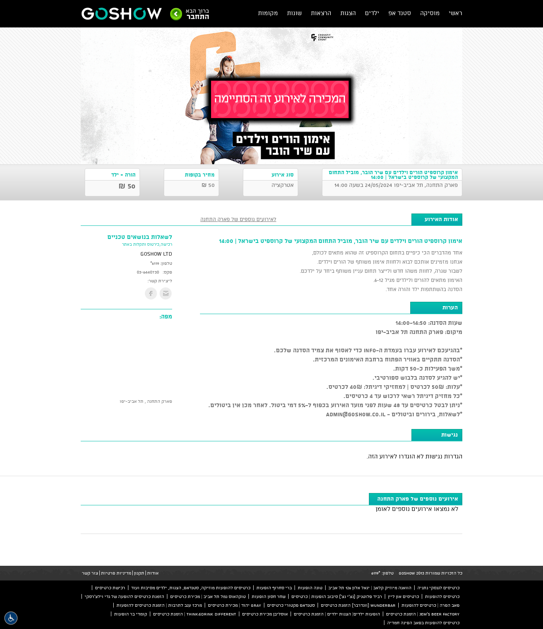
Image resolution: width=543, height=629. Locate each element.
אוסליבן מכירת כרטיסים (265, 614)
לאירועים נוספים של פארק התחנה (238, 219)
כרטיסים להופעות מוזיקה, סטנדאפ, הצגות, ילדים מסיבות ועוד (190, 587)
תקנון (139, 573)
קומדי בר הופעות (130, 614)
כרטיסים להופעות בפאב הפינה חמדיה (423, 622)
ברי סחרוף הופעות (274, 587)
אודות (153, 573)
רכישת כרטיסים (110, 587)
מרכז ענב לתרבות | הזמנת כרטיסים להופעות (159, 605)
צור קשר (90, 573)
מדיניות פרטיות (116, 573)
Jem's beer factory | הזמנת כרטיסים (423, 614)
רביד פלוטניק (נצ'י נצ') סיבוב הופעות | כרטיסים (336, 596)
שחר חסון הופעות (268, 596)
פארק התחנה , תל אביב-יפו (146, 401)
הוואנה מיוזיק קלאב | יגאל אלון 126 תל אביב (369, 587)
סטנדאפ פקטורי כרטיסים (291, 605)
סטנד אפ (399, 13)
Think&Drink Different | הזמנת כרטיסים (194, 614)
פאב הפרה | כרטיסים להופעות (430, 605)
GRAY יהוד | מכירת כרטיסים (234, 605)
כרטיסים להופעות (442, 596)
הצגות (348, 13)
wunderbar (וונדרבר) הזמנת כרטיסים (358, 605)
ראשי (455, 13)
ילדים (372, 13)
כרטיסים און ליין (403, 596)
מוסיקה (430, 13)
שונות (294, 13)
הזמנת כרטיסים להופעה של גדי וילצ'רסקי (124, 596)
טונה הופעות (310, 587)
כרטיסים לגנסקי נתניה (438, 587)
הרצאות (321, 13)
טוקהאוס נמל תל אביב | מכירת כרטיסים (208, 596)
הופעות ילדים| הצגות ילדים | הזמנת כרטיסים (337, 614)
